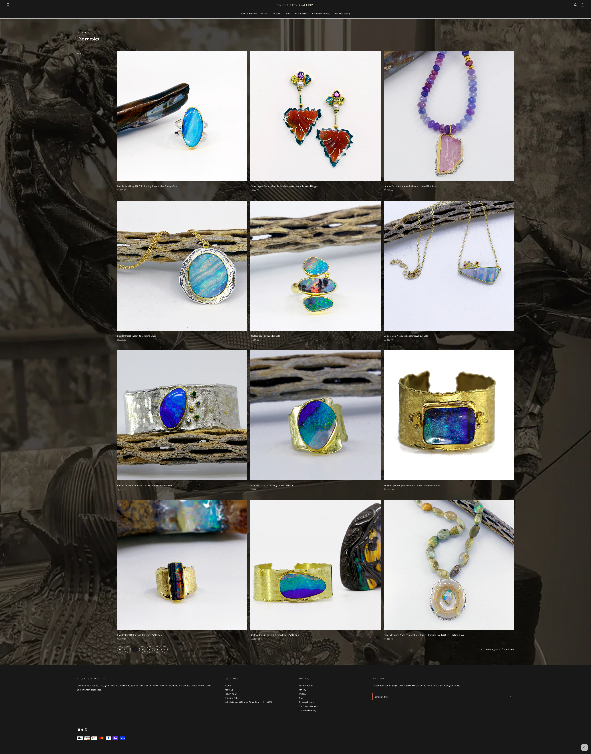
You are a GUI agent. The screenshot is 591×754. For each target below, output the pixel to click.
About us (229, 689)
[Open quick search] (8, 5)
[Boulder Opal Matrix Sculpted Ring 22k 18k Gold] (182, 565)
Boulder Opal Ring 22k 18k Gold (265, 335)
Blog (288, 13)
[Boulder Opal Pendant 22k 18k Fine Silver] (182, 266)
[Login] (575, 5)
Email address (381, 693)
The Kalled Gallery (342, 13)
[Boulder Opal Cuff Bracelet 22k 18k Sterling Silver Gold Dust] (182, 415)
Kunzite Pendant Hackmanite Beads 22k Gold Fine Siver (410, 186)
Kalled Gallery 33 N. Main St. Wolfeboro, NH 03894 (248, 702)
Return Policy (231, 693)
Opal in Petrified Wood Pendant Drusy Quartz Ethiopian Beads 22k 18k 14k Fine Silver (424, 634)
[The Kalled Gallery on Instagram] (86, 729)
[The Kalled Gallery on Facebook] (79, 729)
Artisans (276, 13)
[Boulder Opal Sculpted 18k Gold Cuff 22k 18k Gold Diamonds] (449, 415)
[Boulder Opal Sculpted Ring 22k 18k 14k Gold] (315, 415)
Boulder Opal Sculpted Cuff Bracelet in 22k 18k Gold (274, 634)
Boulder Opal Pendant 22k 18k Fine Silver (136, 335)
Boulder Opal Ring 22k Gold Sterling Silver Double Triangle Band (147, 186)
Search (228, 685)
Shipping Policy (232, 697)
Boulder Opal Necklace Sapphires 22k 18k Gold (406, 335)
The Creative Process (320, 13)
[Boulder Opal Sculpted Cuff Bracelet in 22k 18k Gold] (315, 565)
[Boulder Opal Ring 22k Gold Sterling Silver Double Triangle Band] (182, 116)
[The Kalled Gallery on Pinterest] (82, 729)
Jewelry (263, 13)
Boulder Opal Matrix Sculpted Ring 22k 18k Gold (139, 634)
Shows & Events (300, 13)
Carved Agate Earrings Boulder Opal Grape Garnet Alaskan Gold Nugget (284, 186)
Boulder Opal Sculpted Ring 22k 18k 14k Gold (271, 485)
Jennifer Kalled (248, 13)
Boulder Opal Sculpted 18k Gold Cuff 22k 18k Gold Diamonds (412, 485)
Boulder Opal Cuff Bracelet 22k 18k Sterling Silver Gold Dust (145, 485)
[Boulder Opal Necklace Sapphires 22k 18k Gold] (449, 266)
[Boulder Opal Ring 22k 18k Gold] (315, 266)
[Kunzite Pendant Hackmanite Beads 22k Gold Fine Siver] (449, 116)
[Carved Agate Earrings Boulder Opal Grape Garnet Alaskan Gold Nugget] (315, 116)
